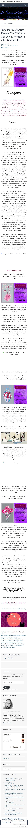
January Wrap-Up (9, 783)
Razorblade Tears (8, 739)
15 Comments (5, 47)
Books (6, 637)
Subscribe (7, 671)
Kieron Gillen (4, 642)
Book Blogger (11, 635)
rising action (12, 642)
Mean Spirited (7, 734)
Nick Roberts (7, 735)
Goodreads (5, 609)
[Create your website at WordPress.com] (14, 1)
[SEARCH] (25, 5)
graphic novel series (10, 640)
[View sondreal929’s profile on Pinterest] (12, 658)
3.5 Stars (4, 632)
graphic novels (19, 640)
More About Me (7, 723)
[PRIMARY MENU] (3, 5)
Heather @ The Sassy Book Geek (10, 45)
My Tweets (6, 758)
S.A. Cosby (7, 741)
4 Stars (8, 632)
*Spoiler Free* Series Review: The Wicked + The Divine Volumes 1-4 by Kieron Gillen (13, 35)
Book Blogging (19, 635)
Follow (6, 687)
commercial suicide (14, 637)
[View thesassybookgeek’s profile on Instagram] (8, 658)
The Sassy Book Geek (18, 643)
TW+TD (3, 647)
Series (17, 642)
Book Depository (21, 609)
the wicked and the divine (17, 645)
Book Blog (5, 635)
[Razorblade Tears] (23, 743)
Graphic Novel (13, 638)
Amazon (12, 609)
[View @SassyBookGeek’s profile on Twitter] (5, 658)
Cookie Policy (8, 822)
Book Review (18, 632)
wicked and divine (10, 647)
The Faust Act (8, 643)
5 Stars (12, 632)
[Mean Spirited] (23, 737)
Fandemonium (5, 638)
